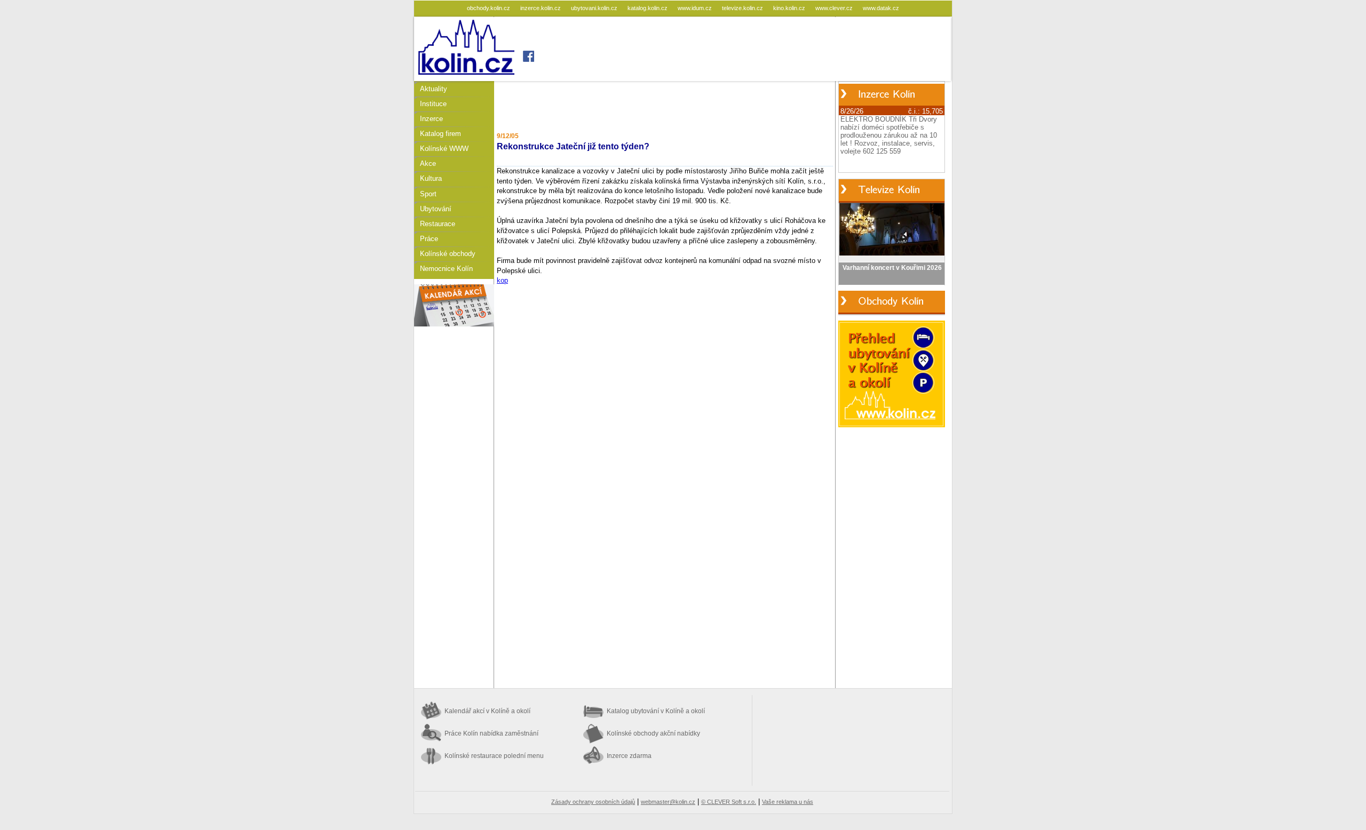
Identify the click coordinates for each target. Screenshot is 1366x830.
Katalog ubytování (656, 711)
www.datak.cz (881, 8)
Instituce (433, 104)
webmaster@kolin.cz (668, 802)
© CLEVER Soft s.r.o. (728, 802)
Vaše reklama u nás (787, 802)
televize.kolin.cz (743, 8)
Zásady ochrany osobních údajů (593, 802)
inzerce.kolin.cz (541, 8)
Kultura (431, 178)
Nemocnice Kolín (446, 269)
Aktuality (433, 89)
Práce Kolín (491, 733)
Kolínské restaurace (494, 756)
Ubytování (435, 209)
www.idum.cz (695, 8)
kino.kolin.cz (790, 8)
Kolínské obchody (447, 254)
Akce (428, 163)
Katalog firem (440, 134)
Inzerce (431, 119)
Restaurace (437, 224)
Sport (428, 194)
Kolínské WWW (444, 149)
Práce (429, 239)
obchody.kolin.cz (489, 8)
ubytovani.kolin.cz (595, 8)
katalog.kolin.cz (648, 8)
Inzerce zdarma (629, 756)
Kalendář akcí (487, 711)
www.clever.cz (834, 8)
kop (502, 280)
